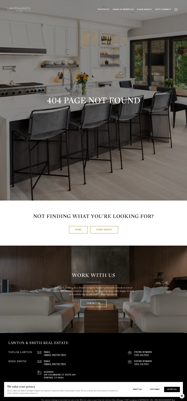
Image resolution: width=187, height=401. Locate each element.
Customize (154, 389)
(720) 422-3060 (141, 355)
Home (78, 230)
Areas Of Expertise (123, 9)
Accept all (172, 389)
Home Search (144, 9)
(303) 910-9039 (141, 364)
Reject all (137, 389)
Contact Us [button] (93, 303)
